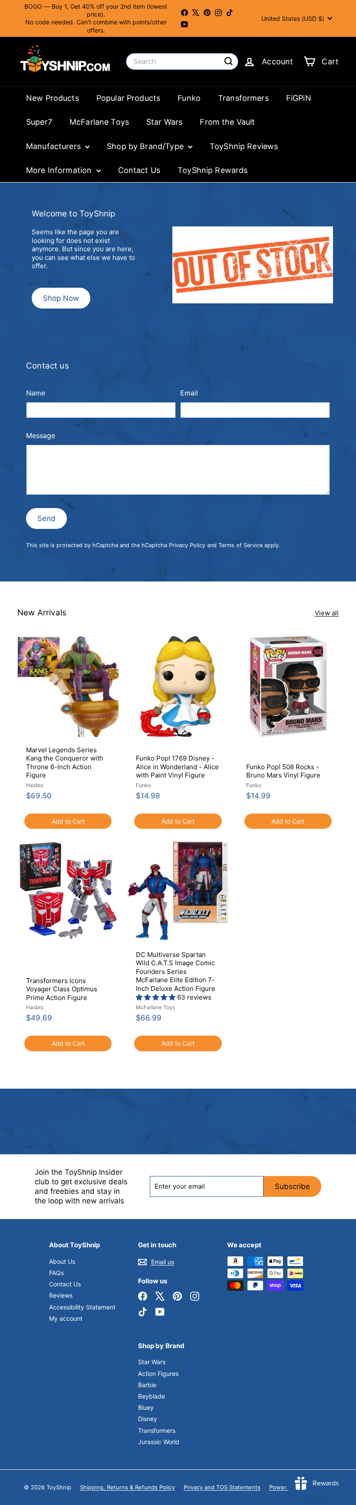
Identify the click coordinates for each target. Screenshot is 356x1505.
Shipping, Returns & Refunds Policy (127, 1487)
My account (65, 1318)
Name (35, 393)
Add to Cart (68, 821)
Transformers (243, 98)
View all (327, 613)
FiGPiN (298, 98)
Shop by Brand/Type (146, 146)
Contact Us (139, 170)
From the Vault (227, 121)
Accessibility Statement (82, 1307)
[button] (156, 997)
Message (40, 435)
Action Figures (158, 1373)
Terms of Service (240, 545)
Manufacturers (54, 146)
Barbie (147, 1385)
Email (189, 393)
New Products (52, 98)
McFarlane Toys (99, 121)
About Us (62, 1261)
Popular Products (128, 98)
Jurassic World (158, 1441)
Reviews (61, 1295)
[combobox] (182, 61)
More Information (60, 170)
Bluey (146, 1407)
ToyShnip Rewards (212, 170)
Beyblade (151, 1396)
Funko (189, 98)
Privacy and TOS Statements (222, 1487)
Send (46, 518)
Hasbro (34, 785)
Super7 (39, 121)
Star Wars (164, 121)
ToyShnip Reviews (244, 146)
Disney (147, 1418)
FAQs (56, 1272)
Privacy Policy (187, 545)
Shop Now (61, 298)
